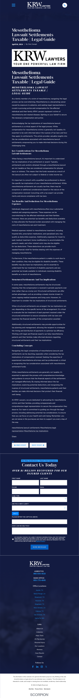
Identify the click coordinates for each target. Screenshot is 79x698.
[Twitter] (46, 667)
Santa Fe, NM (39, 618)
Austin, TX (39, 590)
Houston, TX (39, 601)
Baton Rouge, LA (39, 594)
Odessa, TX (39, 611)
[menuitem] (31, 689)
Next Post (37, 445)
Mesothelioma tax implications (36, 431)
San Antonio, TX (39, 615)
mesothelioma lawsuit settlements (26, 428)
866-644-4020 (39, 574)
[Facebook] (33, 667)
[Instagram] (42, 667)
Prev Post (21, 445)
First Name (16, 478)
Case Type (15, 496)
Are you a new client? (20, 504)
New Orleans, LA (39, 608)
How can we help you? (20, 526)
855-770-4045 (39, 580)
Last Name (44, 478)
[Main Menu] (13, 5)
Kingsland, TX (39, 604)
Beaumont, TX (39, 597)
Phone (14, 487)
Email (42, 487)
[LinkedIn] (37, 667)
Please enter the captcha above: (25, 517)
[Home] (38, 5)
